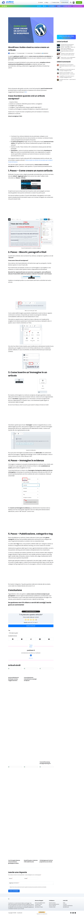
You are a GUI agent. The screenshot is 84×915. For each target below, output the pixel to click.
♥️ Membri (58, 6)
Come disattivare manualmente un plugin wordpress (30, 679)
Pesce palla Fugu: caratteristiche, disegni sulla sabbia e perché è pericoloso (65, 51)
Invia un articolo (52, 905)
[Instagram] (75, 912)
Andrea (60, 72)
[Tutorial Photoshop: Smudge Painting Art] (46, 714)
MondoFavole (66, 907)
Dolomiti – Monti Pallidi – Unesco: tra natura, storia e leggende (68, 48)
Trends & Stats (52, 907)
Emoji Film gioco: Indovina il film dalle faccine (31, 861)
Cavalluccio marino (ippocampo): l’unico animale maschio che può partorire (65, 55)
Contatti (65, 904)
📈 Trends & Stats (55, 2)
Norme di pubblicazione (40, 902)
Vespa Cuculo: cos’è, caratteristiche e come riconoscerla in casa (68, 58)
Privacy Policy (38, 905)
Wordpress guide (13, 633)
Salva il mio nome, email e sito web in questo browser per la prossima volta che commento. (28, 887)
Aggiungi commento (14, 883)
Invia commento (13, 891)
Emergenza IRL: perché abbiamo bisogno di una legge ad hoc (67, 45)
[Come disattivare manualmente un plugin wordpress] (31, 672)
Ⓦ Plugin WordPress (77, 6)
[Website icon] (31, 655)
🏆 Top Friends (51, 6)
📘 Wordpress (45, 53)
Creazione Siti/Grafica (68, 905)
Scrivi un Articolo (30, 626)
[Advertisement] (42, 11)
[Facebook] (2, 6)
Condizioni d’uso (38, 904)
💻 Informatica (38, 53)
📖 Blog (46, 2)
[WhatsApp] (21, 639)
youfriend (9, 2)
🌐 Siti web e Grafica (66, 6)
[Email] (48, 639)
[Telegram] (30, 639)
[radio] (26, 619)
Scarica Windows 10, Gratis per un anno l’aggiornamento (13, 679)
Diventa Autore (52, 902)
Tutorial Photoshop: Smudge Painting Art (45, 762)
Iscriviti (79, 2)
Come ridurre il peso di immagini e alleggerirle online (67, 70)
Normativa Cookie (39, 907)
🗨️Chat (44, 6)
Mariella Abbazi (62, 64)
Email (26, 878)
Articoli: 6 (31, 658)
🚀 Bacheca (38, 6)
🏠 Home (40, 2)
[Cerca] (70, 2)
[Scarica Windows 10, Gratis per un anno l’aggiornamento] (15, 672)
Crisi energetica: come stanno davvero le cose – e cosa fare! (67, 66)
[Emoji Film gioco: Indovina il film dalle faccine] (31, 812)
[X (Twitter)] (4, 6)
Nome (11, 878)
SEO (26, 92)
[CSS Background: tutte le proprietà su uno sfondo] (46, 812)
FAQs (64, 902)
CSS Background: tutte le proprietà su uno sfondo (46, 861)
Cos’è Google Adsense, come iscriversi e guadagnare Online (14, 862)
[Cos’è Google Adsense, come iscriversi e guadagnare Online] (15, 812)
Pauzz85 (61, 79)
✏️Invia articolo (64, 2)
